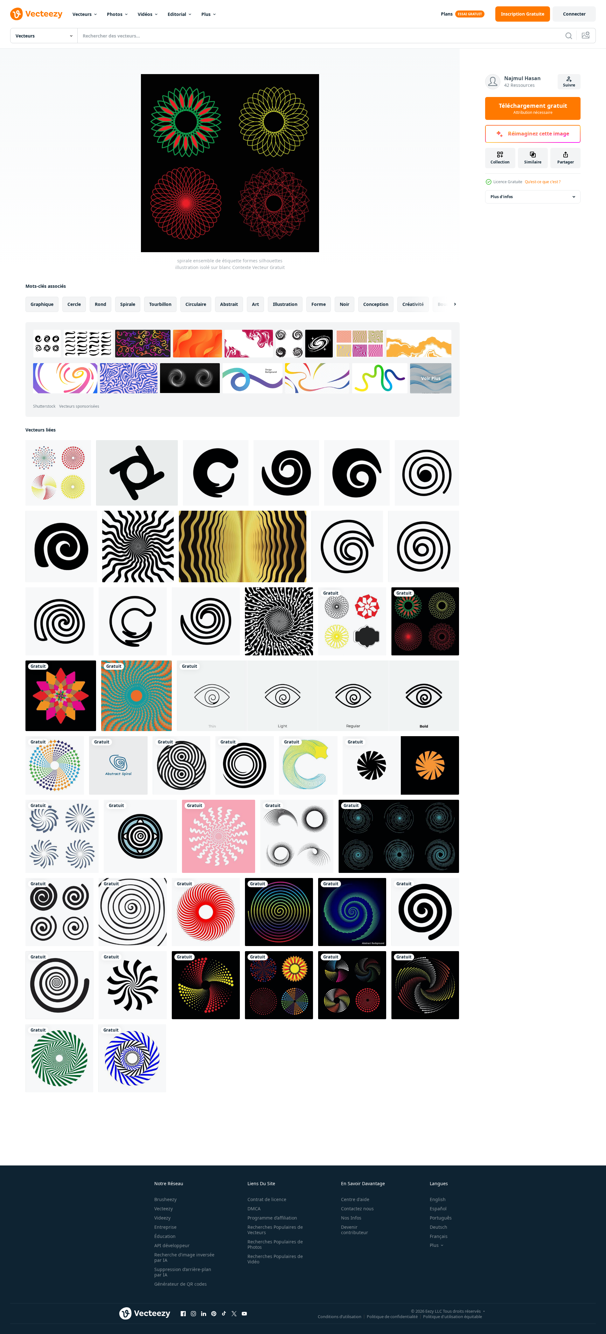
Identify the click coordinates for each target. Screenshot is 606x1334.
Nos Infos (351, 1218)
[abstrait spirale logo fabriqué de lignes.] (118, 765)
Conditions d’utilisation (339, 1316)
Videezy (162, 1218)
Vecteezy (163, 1209)
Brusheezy (165, 1199)
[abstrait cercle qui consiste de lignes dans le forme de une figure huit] (181, 765)
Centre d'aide (355, 1199)
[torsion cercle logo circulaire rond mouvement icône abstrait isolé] (401, 765)
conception (375, 304)
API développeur (172, 1245)
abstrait (229, 304)
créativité (413, 304)
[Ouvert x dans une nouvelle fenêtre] (234, 1313)
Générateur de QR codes (180, 1284)
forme (318, 304)
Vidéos (145, 14)
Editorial (177, 14)
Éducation (165, 1236)
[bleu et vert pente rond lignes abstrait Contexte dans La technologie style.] (352, 912)
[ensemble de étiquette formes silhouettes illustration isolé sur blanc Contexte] (352, 621)
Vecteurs (82, 14)
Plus (206, 14)
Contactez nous (357, 1209)
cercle (74, 304)
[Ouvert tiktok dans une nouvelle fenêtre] (223, 1313)
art (255, 304)
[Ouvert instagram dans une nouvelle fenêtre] (193, 1313)
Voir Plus (431, 378)
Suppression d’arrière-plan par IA (182, 1272)
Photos (114, 14)
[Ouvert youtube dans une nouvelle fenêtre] (244, 1313)
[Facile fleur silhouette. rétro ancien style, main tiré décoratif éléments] (60, 695)
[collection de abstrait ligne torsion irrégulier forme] (296, 836)
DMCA (254, 1209)
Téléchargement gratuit (533, 108)
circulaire (195, 304)
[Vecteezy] (36, 14)
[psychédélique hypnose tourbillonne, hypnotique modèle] (138, 546)
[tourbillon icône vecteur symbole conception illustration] (347, 546)
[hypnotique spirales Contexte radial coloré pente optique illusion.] (279, 912)
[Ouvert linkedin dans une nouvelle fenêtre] (203, 1313)
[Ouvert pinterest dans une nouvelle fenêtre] (213, 1313)
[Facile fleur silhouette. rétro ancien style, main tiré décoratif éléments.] (352, 985)
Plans (447, 14)
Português (441, 1218)
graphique (42, 304)
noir (344, 304)
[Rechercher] (569, 35)
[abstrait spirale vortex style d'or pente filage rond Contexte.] (242, 546)
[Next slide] (449, 304)
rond (100, 304)
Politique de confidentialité (392, 1316)
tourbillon (160, 304)
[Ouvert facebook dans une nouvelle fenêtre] (183, 1313)
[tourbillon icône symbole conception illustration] (215, 473)
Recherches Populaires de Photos (275, 1244)
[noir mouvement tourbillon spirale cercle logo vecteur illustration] (133, 985)
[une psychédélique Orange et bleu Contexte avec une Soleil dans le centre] (136, 695)
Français (439, 1236)
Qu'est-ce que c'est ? (543, 181)
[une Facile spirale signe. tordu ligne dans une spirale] (425, 912)
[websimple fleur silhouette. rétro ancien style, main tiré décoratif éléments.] (206, 985)
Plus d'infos (502, 196)
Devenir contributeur (354, 1229)
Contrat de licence (266, 1199)
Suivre (569, 85)
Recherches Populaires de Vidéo (275, 1259)
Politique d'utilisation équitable (452, 1316)
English (438, 1199)
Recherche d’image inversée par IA (184, 1257)
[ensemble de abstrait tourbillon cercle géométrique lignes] (398, 836)
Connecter (574, 14)
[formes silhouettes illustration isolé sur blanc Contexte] (54, 765)
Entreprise (165, 1227)
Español (438, 1209)
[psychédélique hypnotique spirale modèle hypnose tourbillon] (279, 621)
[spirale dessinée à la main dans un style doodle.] (133, 912)
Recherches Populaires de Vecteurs (275, 1229)
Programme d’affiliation (272, 1218)
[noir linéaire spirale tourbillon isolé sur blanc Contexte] (244, 765)
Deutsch (438, 1227)
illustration (285, 304)
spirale (127, 304)
